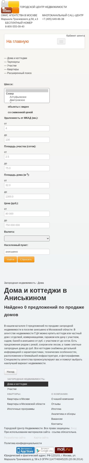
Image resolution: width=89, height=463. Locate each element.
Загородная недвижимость (20, 282)
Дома (41, 282)
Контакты (57, 423)
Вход (74, 428)
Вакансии (57, 419)
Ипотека (56, 409)
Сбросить (26, 259)
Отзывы (56, 404)
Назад (10, 371)
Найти (10, 259)
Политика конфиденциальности (23, 443)
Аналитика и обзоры (63, 414)
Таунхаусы (13, 61)
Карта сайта (41, 437)
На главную (17, 41)
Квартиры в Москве (18, 399)
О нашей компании (62, 399)
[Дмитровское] (27, 100)
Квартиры (13, 69)
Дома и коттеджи (17, 58)
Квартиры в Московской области (26, 404)
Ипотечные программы (21, 409)
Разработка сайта (14, 437)
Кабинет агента (75, 35)
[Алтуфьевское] (27, 97)
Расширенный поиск (19, 73)
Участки (12, 65)
